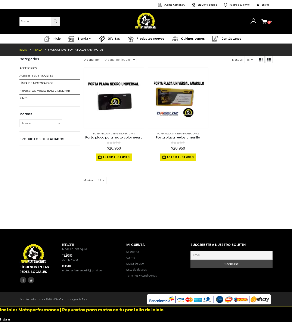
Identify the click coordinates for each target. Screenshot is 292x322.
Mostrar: (237, 60)
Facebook (23, 280)
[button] (260, 59)
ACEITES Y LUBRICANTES (36, 76)
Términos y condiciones (141, 275)
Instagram (31, 280)
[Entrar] (253, 21)
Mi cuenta (132, 251)
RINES (23, 98)
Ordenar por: (92, 60)
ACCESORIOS (28, 68)
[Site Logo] (146, 21)
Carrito (130, 257)
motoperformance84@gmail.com (83, 270)
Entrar (265, 4)
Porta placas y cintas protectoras (114, 133)
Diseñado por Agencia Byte (70, 299)
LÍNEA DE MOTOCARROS (36, 83)
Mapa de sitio (135, 263)
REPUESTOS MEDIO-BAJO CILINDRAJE (44, 91)
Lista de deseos (136, 269)
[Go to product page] (114, 98)
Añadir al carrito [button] (116, 157)
